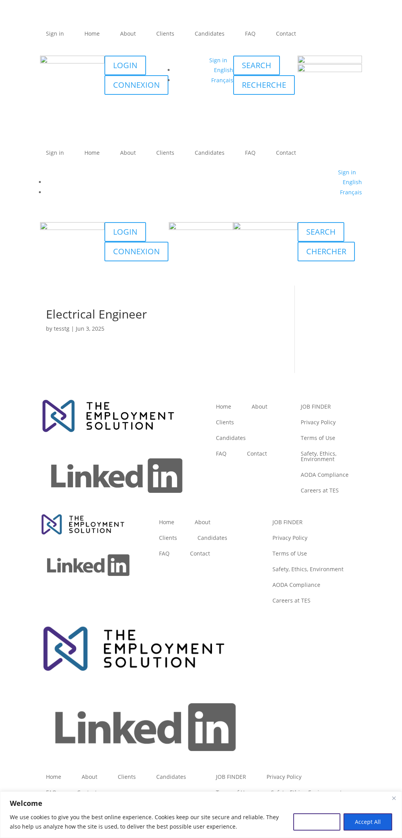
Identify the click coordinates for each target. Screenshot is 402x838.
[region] (201, 814)
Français (222, 80)
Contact (286, 33)
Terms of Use (318, 438)
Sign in (55, 33)
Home (92, 33)
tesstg (61, 328)
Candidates (210, 33)
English (223, 70)
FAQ (250, 33)
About (128, 33)
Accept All (368, 821)
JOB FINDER (316, 406)
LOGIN (125, 65)
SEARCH (256, 65)
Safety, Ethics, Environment (318, 456)
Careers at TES (320, 490)
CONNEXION (136, 85)
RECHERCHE (264, 85)
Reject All (317, 821)
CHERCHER (326, 251)
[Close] (393, 798)
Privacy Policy (318, 422)
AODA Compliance (325, 474)
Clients (165, 33)
